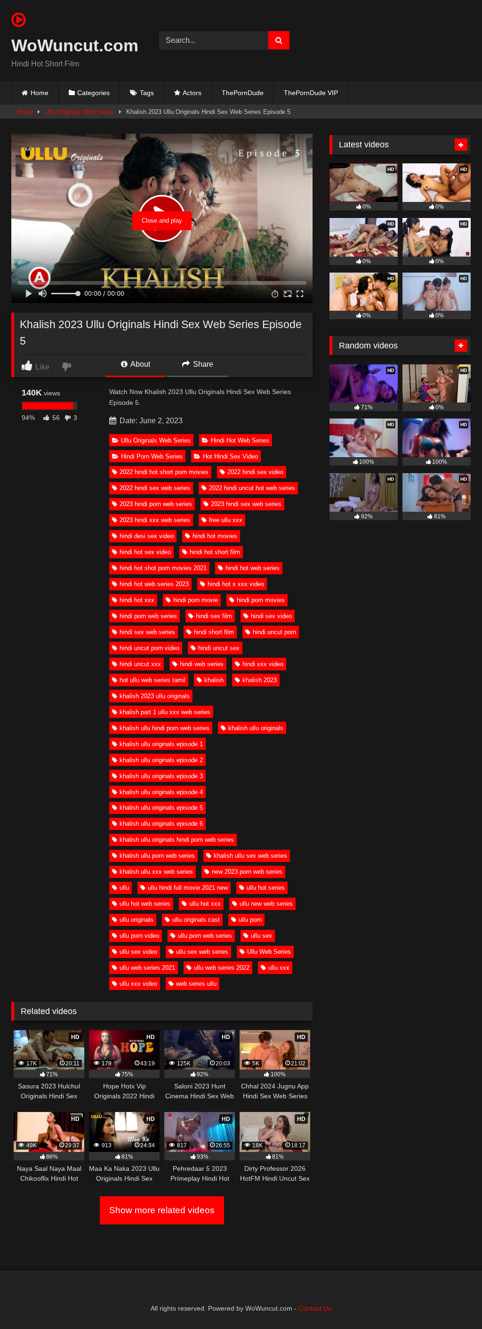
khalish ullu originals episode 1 (161, 744)
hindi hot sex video (145, 552)
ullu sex (261, 935)
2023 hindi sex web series (246, 503)
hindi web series (202, 664)
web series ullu (196, 983)
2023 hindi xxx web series (155, 520)
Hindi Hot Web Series (240, 440)
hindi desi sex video (147, 536)
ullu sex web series (202, 951)
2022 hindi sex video (255, 471)
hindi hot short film (215, 552)
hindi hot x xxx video (236, 584)
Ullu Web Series (269, 951)
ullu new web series (266, 903)
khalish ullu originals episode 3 (161, 776)
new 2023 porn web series (247, 871)
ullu (124, 887)
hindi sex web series (147, 632)
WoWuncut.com (74, 45)
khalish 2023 (259, 680)
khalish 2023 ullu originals (155, 696)
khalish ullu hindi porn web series (164, 728)
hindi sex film (214, 616)
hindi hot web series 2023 (154, 584)
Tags (147, 93)
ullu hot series (266, 887)
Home (39, 93)
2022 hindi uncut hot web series (252, 487)
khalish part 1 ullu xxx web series (165, 712)
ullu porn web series (205, 935)
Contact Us (314, 1308)
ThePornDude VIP (311, 93)
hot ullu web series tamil (152, 680)
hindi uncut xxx (140, 664)
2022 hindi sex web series (155, 487)
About (139, 364)
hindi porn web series (148, 616)
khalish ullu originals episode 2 (161, 760)
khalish (214, 680)
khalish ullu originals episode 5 (161, 807)
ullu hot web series (145, 903)
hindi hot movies (215, 536)
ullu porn (250, 919)
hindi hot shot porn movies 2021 (163, 568)
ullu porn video (139, 935)
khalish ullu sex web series (250, 855)
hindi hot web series (252, 568)
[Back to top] (452, 1301)
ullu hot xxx (205, 903)
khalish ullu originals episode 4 (161, 792)
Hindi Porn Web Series (152, 456)
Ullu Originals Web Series (79, 111)
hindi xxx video (262, 664)
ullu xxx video (138, 983)
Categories (93, 93)
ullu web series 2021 (147, 967)
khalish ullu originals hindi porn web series (177, 839)
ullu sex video (138, 951)
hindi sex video (271, 616)
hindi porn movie (195, 600)
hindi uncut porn (274, 632)
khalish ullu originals (255, 728)
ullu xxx (278, 967)
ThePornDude (243, 93)
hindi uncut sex (219, 648)
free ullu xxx (225, 520)
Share (202, 364)
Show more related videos (162, 1210)
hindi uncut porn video (149, 648)
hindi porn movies (261, 600)
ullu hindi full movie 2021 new (188, 887)
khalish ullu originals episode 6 (161, 823)
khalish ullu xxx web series (156, 871)
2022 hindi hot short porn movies (164, 471)
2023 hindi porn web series (156, 503)
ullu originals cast (196, 919)
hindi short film (214, 632)
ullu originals (136, 919)
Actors (192, 93)
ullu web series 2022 (221, 967)
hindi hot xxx (137, 600)
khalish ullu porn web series (157, 855)
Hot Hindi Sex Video (230, 456)
